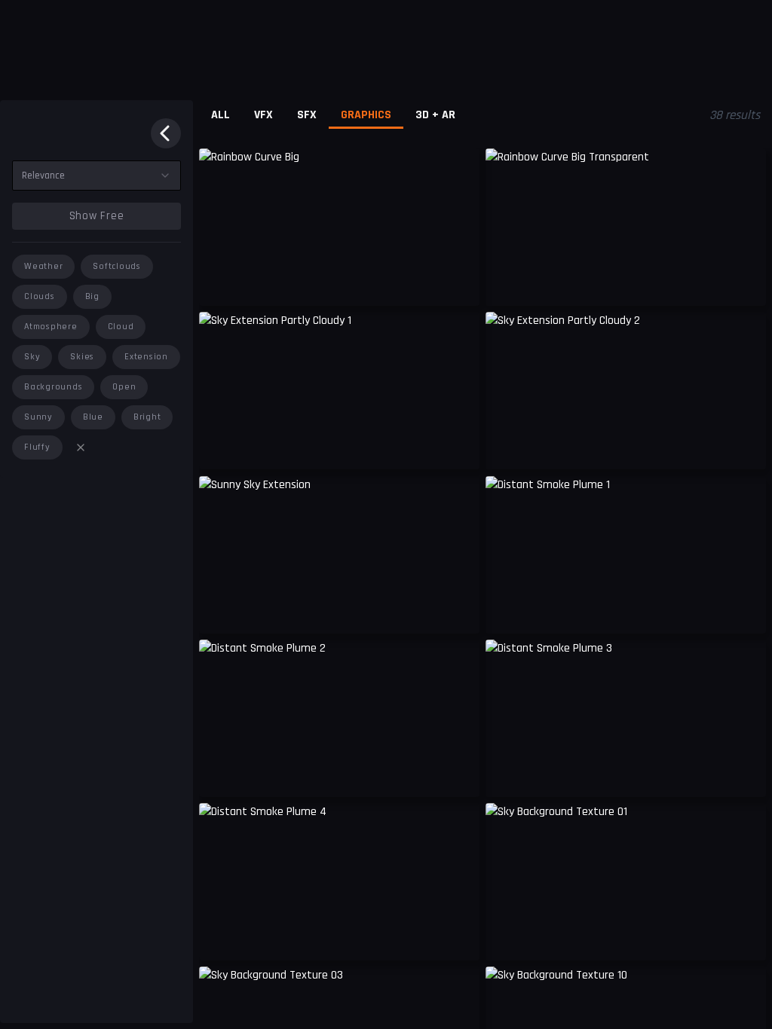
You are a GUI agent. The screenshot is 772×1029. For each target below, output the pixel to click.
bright (147, 417)
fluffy (37, 447)
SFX (307, 115)
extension (146, 356)
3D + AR (435, 115)
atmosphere (51, 326)
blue (93, 417)
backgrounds (53, 386)
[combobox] (96, 175)
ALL (220, 115)
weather (43, 266)
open (124, 386)
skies (82, 356)
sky (32, 356)
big (92, 296)
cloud (121, 326)
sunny (38, 417)
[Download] (458, 447)
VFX (263, 115)
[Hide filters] (166, 133)
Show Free (96, 216)
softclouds (117, 266)
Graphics (366, 115)
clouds (39, 296)
